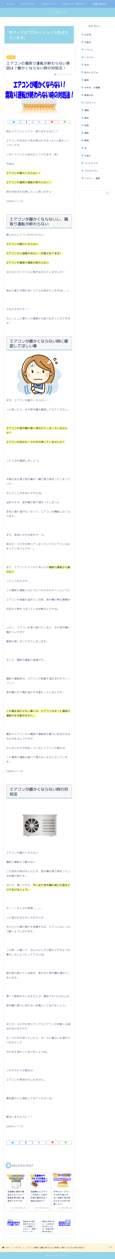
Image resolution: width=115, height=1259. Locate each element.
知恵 (86, 125)
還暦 (86, 110)
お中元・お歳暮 (92, 87)
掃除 (86, 133)
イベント (88, 49)
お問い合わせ (99, 4)
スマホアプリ (91, 170)
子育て (87, 155)
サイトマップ (27, 4)
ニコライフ (57, 12)
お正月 (87, 34)
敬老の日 (88, 95)
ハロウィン (90, 102)
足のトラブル (91, 72)
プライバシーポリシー (74, 4)
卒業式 (87, 42)
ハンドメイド (91, 163)
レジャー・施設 (92, 178)
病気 (86, 117)
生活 (86, 64)
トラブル (11, 57)
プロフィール (48, 4)
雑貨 (86, 140)
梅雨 (86, 80)
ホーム (10, 4)
